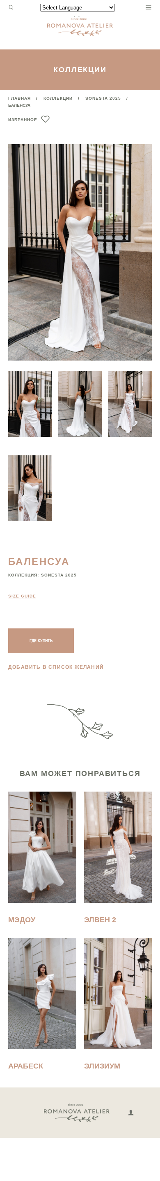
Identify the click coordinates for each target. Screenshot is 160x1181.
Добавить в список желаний (56, 667)
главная (19, 98)
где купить (41, 641)
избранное (22, 119)
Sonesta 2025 (103, 98)
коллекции (58, 98)
